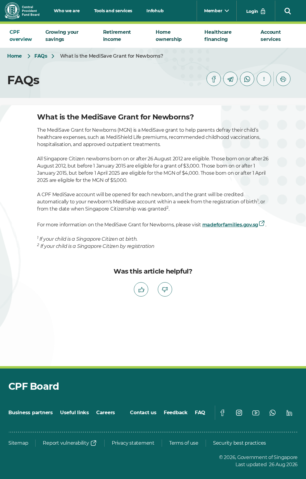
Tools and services (113, 10)
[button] (288, 11)
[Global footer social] (222, 413)
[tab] (23, 36)
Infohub (154, 10)
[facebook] (213, 79)
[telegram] (230, 79)
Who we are (67, 10)
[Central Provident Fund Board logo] (26, 11)
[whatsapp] (247, 79)
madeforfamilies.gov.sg (230, 225)
